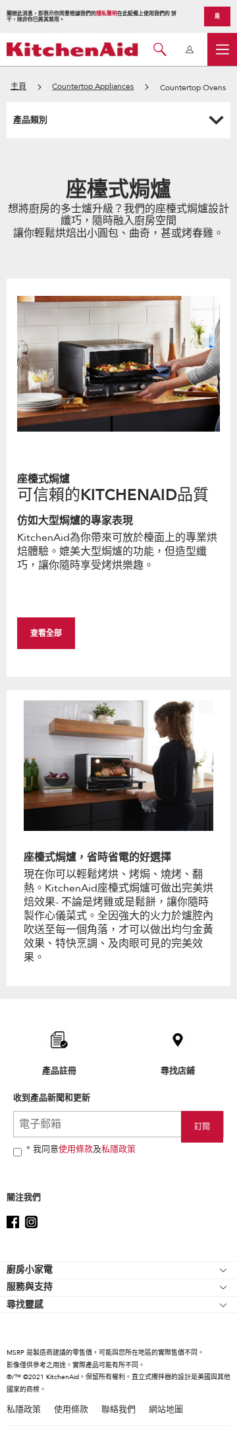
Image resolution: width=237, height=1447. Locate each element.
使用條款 (76, 1149)
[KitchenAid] (72, 49)
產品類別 (30, 120)
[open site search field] (159, 49)
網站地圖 (166, 1410)
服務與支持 (30, 1286)
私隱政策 (118, 1149)
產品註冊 (59, 1070)
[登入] (189, 49)
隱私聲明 (106, 13)
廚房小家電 (30, 1269)
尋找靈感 (25, 1304)
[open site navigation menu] (222, 49)
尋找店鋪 (178, 1070)
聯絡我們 (118, 1410)
